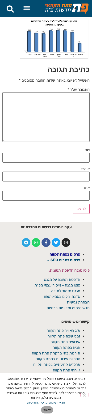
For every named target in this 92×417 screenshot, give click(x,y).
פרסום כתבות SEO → (63, 260)
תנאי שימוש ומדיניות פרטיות (68, 308)
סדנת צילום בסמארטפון (62, 296)
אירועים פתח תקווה (65, 342)
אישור (47, 410)
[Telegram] (26, 242)
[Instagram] (66, 242)
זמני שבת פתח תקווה (63, 336)
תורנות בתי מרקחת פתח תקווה (56, 353)
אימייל (85, 169)
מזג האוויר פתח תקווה (63, 330)
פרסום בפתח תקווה (65, 254)
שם (87, 150)
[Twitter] (56, 242)
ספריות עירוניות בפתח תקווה (58, 359)
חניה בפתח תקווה (66, 347)
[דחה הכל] (84, 395)
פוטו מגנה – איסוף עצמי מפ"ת (57, 285)
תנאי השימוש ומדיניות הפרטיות (46, 402)
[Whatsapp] (36, 242)
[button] (26, 7)
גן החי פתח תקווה (66, 370)
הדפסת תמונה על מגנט (62, 279)
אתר (86, 188)
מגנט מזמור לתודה (65, 291)
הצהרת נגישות (78, 302)
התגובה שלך (78, 90)
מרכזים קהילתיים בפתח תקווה (56, 364)
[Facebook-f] (46, 242)
